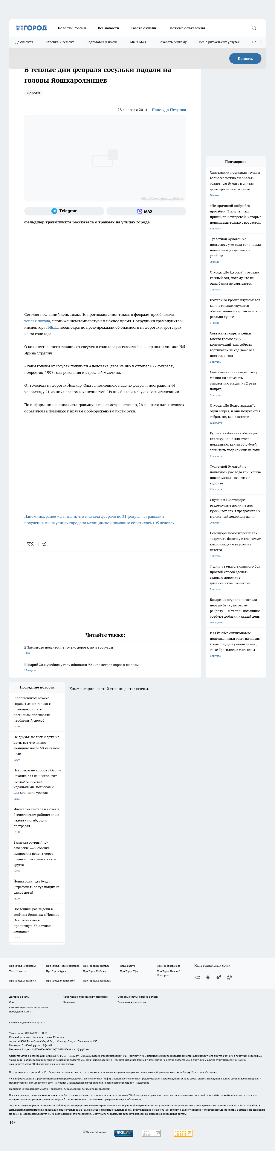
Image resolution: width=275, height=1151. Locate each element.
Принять (245, 58)
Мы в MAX (138, 42)
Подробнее (142, 1082)
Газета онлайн (143, 28)
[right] (261, 42)
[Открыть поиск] (254, 28)
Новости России (72, 28)
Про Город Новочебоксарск (62, 965)
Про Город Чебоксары (22, 965)
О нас (12, 1002)
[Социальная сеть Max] (146, 211)
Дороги (33, 92)
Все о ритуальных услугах (219, 42)
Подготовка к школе (102, 42)
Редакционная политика (132, 1002)
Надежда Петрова (169, 109)
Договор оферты (19, 996)
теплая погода (37, 320)
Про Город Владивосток (60, 980)
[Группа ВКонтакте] (197, 977)
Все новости (108, 28)
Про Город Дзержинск (22, 980)
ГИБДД (52, 327)
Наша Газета (127, 965)
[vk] (31, 544)
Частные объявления (186, 28)
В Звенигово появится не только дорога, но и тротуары (68, 649)
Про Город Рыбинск (95, 971)
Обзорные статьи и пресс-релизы (138, 996)
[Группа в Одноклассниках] (208, 977)
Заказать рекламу (173, 42)
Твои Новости (17, 971)
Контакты (69, 1002)
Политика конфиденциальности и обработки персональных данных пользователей (59, 1088)
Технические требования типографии (85, 996)
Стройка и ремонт (60, 42)
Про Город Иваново (168, 965)
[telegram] (45, 544)
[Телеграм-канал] (64, 211)
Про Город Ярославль (96, 965)
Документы (24, 42)
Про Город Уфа (129, 971)
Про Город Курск (56, 971)
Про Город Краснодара (97, 980)
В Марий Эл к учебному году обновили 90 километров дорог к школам (81, 667)
